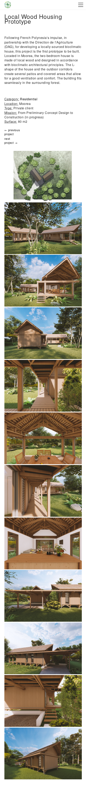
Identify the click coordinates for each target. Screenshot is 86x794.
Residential (28, 99)
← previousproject (12, 132)
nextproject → (11, 141)
